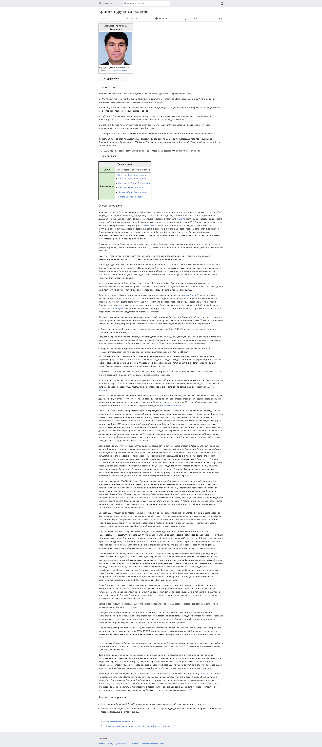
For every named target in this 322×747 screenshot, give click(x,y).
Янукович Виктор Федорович (132, 175)
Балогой (102, 390)
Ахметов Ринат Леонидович (132, 178)
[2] (191, 689)
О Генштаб (133, 744)
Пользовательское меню (223, 4)
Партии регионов (119, 70)
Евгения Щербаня (116, 308)
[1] (201, 320)
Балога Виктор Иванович (131, 196)
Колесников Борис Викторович (134, 183)
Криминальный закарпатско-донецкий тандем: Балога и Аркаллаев (139, 726)
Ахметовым (149, 225)
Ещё (220, 18)
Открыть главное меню (101, 4)
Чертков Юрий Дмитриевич (132, 192)
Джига (182, 219)
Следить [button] (133, 18)
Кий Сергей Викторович (130, 187)
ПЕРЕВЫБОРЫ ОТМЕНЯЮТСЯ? (121, 721)
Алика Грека (189, 295)
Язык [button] (105, 18)
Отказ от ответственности (153, 744)
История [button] (163, 18)
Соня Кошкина (207, 673)
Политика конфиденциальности (112, 744)
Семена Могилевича (172, 405)
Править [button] (193, 18)
